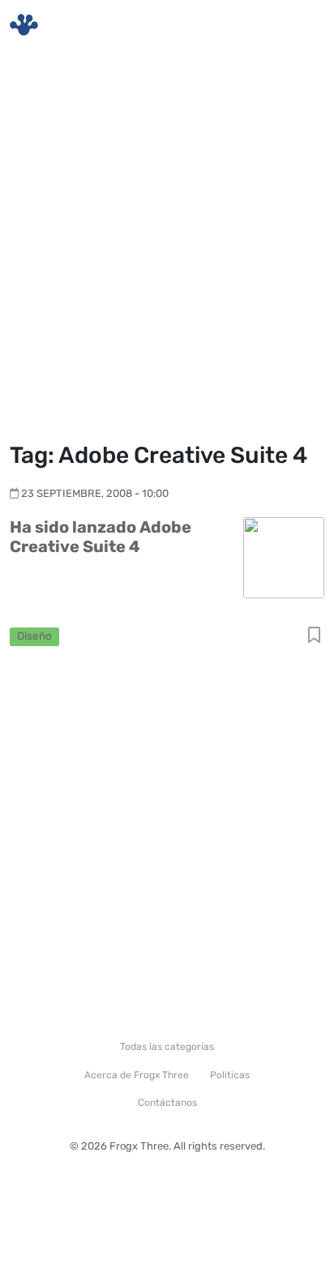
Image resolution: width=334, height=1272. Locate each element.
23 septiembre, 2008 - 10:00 (95, 493)
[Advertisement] (167, 248)
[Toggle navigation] (302, 25)
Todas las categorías (167, 1046)
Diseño (34, 635)
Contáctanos (167, 1102)
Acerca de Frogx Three (136, 1075)
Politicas (230, 1075)
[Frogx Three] (24, 24)
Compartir (314, 636)
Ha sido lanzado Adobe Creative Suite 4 (100, 536)
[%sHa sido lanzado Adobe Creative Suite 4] (283, 556)
